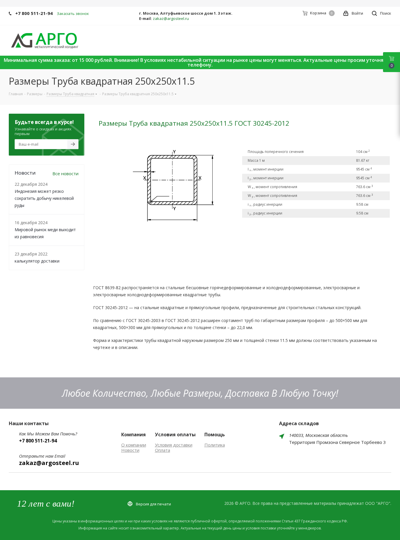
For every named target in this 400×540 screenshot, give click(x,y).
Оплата (162, 450)
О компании (133, 445)
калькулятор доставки (37, 261)
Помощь (214, 434)
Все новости (65, 173)
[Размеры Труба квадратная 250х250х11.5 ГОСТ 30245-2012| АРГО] (170, 182)
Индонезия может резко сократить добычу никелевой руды (44, 198)
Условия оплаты (175, 434)
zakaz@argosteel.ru (171, 18)
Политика (214, 445)
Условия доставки (173, 445)
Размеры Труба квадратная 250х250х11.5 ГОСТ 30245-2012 (194, 123)
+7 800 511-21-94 (34, 13)
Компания (133, 434)
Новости (130, 450)
